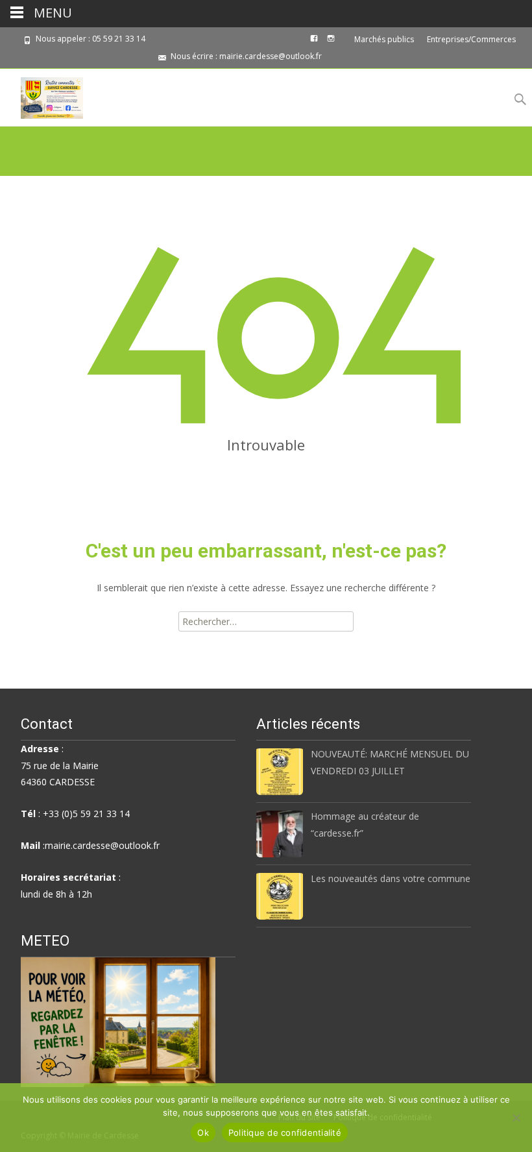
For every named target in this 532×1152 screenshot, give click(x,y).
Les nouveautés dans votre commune (390, 878)
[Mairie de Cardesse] (41, 95)
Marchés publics (384, 39)
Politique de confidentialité (284, 1132)
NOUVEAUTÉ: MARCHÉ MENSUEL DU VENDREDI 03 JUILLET (390, 762)
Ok (203, 1132)
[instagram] (330, 43)
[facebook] (314, 43)
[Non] (515, 1117)
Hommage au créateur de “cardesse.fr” (365, 824)
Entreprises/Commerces (471, 39)
